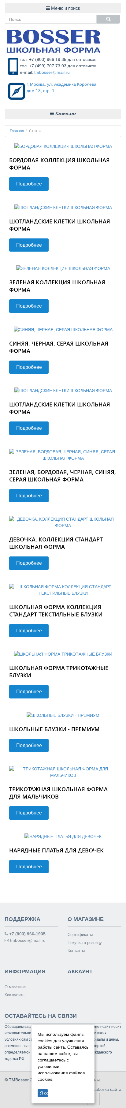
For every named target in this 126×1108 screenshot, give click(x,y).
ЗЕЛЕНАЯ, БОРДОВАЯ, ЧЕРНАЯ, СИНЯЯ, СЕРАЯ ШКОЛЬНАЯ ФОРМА (62, 475)
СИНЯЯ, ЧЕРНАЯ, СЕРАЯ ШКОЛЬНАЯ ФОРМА (58, 347)
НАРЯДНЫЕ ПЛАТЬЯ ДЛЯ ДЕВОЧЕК (56, 850)
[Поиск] (108, 19)
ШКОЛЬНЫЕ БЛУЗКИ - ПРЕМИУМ (54, 729)
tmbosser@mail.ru (52, 72)
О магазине (15, 987)
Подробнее (29, 183)
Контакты (76, 950)
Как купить (14, 995)
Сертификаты (80, 934)
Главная (17, 131)
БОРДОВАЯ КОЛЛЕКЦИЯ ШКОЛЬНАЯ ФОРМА (59, 163)
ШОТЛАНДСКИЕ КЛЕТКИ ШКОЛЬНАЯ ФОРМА (59, 225)
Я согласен (44, 1093)
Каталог (65, 114)
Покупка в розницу (85, 942)
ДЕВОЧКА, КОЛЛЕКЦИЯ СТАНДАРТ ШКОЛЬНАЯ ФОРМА (56, 543)
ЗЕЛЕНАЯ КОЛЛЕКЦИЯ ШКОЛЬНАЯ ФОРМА (57, 286)
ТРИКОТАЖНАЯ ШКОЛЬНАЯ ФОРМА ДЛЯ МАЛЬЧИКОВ (58, 792)
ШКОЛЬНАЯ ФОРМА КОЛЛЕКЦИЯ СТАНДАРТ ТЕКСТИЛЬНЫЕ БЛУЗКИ (55, 610)
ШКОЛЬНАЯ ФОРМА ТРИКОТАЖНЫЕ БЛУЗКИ (58, 671)
